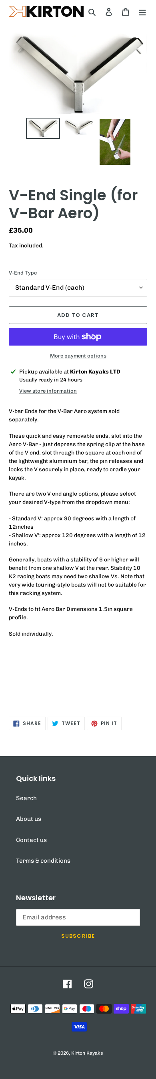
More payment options (78, 356)
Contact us (31, 840)
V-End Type (23, 273)
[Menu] (142, 11)
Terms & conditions (43, 860)
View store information (48, 391)
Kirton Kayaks (87, 1053)
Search (26, 798)
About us (28, 818)
